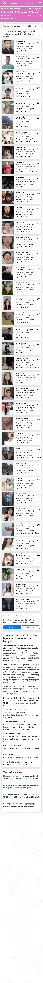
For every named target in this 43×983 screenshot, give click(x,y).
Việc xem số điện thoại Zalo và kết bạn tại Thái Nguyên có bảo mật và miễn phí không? (21, 795)
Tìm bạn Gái (8, 12)
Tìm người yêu (35, 15)
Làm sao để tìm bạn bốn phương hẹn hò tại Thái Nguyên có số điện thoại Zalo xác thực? (21, 777)
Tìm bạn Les (22, 12)
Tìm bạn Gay (36, 12)
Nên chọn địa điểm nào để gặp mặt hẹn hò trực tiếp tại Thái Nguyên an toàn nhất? (20, 805)
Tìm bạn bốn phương (11, 9)
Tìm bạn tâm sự (9, 19)
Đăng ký (14, 3)
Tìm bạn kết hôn (9, 15)
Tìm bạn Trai (36, 9)
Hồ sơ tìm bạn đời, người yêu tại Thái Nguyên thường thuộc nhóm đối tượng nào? (21, 786)
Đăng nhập (29, 3)
